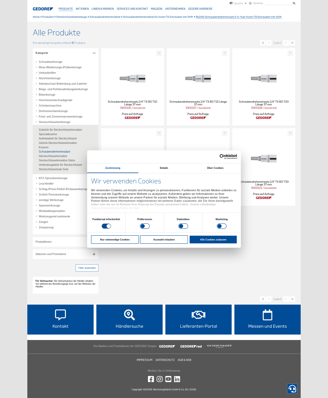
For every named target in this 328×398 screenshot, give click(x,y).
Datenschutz (165, 360)
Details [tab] (164, 167)
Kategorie (42, 52)
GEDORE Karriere (200, 9)
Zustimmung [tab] (112, 167)
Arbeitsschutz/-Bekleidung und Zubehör (63, 83)
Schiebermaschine (50, 105)
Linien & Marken (103, 9)
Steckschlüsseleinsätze (53, 156)
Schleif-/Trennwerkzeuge (54, 194)
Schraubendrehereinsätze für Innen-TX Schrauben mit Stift (158, 17)
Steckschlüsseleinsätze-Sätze (57, 160)
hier (136, 208)
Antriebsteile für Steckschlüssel (58, 138)
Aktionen (82, 9)
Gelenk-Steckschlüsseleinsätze (58, 142)
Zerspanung (46, 227)
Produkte (66, 9)
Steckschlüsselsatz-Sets (53, 169)
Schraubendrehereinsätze (105, 17)
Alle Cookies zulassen (213, 239)
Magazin (156, 9)
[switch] (145, 226)
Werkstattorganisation (52, 211)
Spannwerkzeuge (49, 205)
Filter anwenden (87, 267)
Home (36, 17)
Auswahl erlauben (164, 239)
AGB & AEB (184, 360)
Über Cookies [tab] (215, 167)
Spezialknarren (48, 134)
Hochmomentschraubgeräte (55, 100)
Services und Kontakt (132, 9)
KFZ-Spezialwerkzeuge (53, 178)
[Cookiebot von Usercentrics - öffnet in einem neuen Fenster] (222, 156)
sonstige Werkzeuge (51, 200)
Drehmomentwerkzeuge (53, 111)
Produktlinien (44, 241)
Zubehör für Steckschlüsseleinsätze (60, 129)
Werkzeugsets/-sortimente (54, 216)
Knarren (44, 147)
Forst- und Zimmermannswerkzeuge (61, 116)
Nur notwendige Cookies (115, 239)
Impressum (144, 360)
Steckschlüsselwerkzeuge (71, 17)
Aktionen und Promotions (51, 254)
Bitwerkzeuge (47, 94)
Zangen (43, 222)
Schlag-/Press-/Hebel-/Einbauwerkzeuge (63, 189)
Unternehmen (175, 9)
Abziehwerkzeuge (50, 78)
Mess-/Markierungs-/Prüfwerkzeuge (60, 67)
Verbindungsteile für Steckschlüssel (60, 164)
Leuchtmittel (46, 183)
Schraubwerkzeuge (50, 62)
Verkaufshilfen (47, 72)
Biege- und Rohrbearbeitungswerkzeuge (63, 89)
